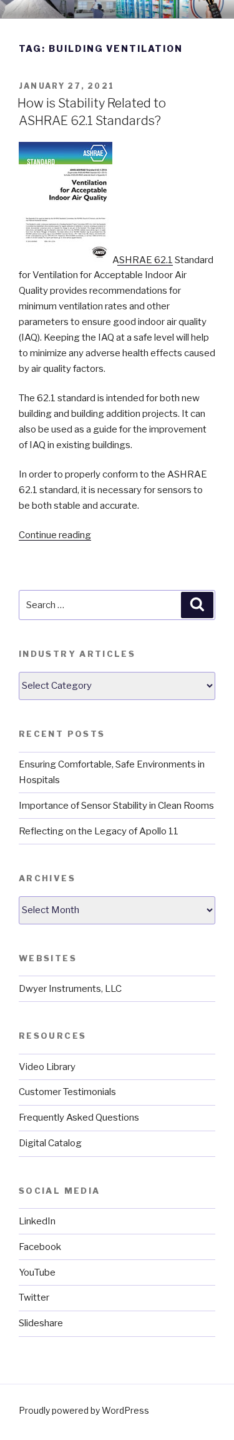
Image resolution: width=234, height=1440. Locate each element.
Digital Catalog (50, 1143)
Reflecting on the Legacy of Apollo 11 (98, 831)
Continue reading (55, 535)
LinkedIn (37, 1221)
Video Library (47, 1066)
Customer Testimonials (67, 1092)
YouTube (37, 1272)
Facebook (40, 1246)
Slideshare (41, 1323)
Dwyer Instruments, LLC (70, 988)
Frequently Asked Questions (79, 1117)
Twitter (34, 1297)
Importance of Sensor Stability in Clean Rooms (116, 805)
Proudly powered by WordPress (84, 1410)
